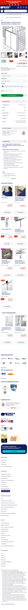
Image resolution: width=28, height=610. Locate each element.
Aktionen (3, 566)
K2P (7, 17)
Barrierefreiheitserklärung (7, 507)
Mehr (12, 584)
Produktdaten (6, 101)
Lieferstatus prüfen (5, 474)
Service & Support (7, 128)
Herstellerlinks (4, 529)
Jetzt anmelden (14, 451)
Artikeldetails (6, 141)
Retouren (3, 484)
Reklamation (4, 482)
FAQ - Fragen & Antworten (7, 527)
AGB (2, 498)
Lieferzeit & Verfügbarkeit (7, 480)
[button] (4, 61)
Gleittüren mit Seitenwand (15, 17)
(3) (20, 447)
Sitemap (3, 537)
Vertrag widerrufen (6, 491)
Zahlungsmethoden (6, 488)
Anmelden (3, 460)
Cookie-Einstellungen (6, 466)
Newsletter (3, 543)
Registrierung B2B (5, 535)
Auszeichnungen (5, 523)
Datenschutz (4, 509)
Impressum (4, 511)
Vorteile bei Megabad (6, 561)
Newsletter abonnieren (11, 447)
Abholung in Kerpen (6, 476)
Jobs (2, 553)
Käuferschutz (4, 478)
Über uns (3, 559)
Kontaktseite (13, 407)
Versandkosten (5, 486)
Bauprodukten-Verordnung (8, 503)
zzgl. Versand (15, 570)
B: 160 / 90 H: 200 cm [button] (6, 75)
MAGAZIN (3, 564)
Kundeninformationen (6, 500)
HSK (2, 20)
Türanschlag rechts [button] (6, 81)
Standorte (3, 557)
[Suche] (26, 11)
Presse (2, 555)
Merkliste (3, 462)
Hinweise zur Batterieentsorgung (9, 505)
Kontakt (3, 533)
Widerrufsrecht (5, 515)
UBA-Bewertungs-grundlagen (8, 513)
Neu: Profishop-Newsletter (7, 546)
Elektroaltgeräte (5, 525)
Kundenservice (4, 531)
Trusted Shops (4, 539)
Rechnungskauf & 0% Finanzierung (14, 14)
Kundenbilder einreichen (7, 541)
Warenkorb (4, 464)
